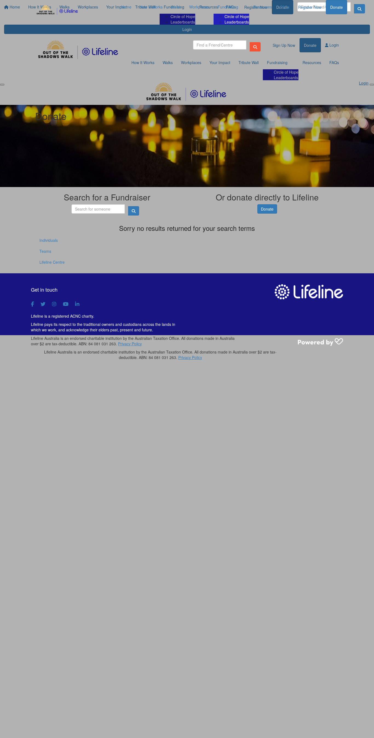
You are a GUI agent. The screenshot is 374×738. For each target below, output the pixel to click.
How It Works (151, 7)
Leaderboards (237, 22)
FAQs (285, 7)
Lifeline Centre (52, 262)
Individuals (48, 240)
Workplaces (199, 7)
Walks (176, 7)
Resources (262, 7)
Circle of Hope (237, 16)
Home (126, 7)
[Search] (255, 46)
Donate (336, 7)
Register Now (309, 7)
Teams (45, 251)
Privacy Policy (130, 343)
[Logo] (57, 10)
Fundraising (228, 7)
